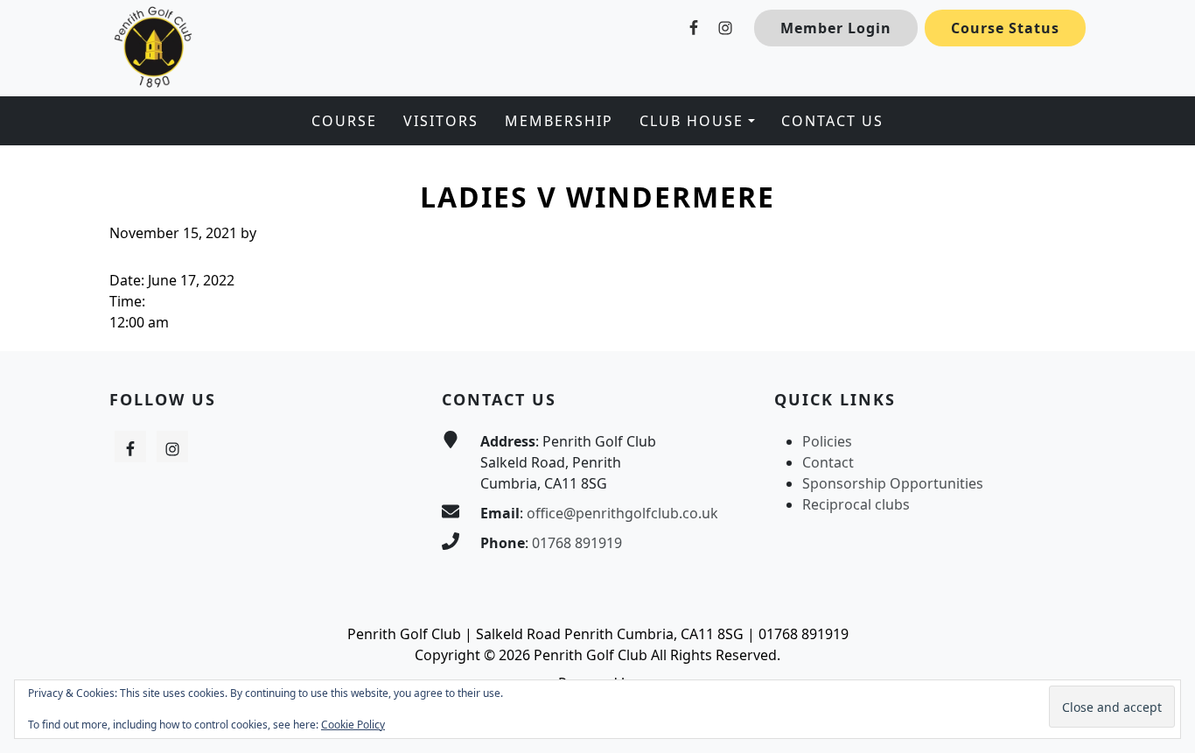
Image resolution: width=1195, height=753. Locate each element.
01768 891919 (577, 542)
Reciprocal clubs (856, 504)
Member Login (835, 28)
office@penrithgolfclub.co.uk (622, 513)
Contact (828, 462)
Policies (827, 441)
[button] (696, 120)
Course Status (1005, 28)
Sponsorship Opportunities (892, 483)
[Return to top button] (1161, 317)
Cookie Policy (353, 724)
